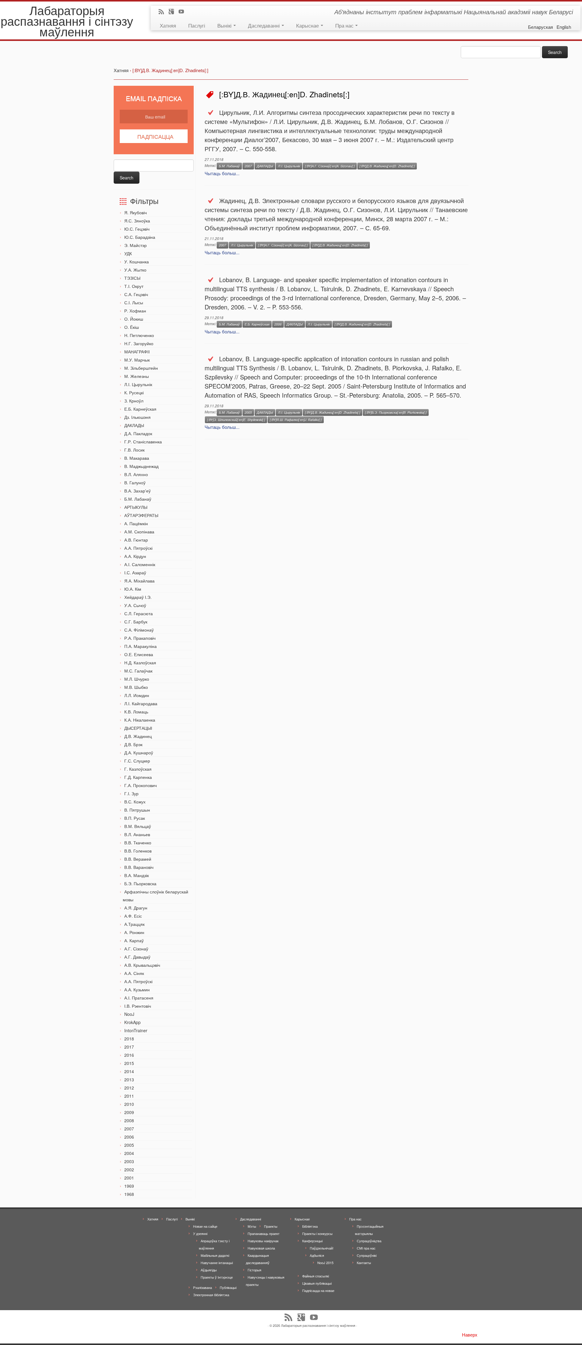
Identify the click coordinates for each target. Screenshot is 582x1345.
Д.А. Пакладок (138, 433)
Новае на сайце (205, 1226)
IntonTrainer (135, 1030)
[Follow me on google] (173, 12)
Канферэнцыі (312, 1240)
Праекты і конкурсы (317, 1233)
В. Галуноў (135, 482)
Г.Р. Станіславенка (143, 442)
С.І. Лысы (133, 302)
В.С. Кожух (135, 802)
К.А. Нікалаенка (139, 720)
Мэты (252, 1226)
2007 (129, 1129)
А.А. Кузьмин (137, 989)
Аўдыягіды (209, 1269)
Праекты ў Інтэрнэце (217, 1277)
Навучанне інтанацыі (217, 1262)
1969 (129, 1186)
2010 (129, 1104)
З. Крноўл (133, 401)
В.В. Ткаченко (137, 842)
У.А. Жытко (135, 270)
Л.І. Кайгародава (140, 703)
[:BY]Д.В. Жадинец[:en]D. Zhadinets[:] (387, 166)
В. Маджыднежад (141, 466)
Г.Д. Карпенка (138, 777)
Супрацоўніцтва (369, 1240)
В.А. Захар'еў (137, 491)
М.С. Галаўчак (138, 671)
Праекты (270, 1226)
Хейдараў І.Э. (138, 597)
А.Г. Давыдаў (137, 957)
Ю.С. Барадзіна (139, 237)
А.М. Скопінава (139, 532)
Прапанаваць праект (263, 1233)
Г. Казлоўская (138, 769)
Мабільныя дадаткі (215, 1255)
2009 (129, 1112)
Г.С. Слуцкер (137, 761)
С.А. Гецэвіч (136, 294)
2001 (129, 1178)
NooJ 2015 (325, 1262)
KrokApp (132, 1022)
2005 (129, 1145)
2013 (129, 1079)
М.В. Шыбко (136, 687)
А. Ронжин (134, 932)
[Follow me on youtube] (183, 12)
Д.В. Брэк (133, 744)
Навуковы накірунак (263, 1240)
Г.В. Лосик (134, 450)
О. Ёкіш (131, 327)
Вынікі (225, 25)
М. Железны (136, 376)
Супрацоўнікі (366, 1255)
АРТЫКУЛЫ (135, 507)
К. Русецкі (134, 392)
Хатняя (168, 25)
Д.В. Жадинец (138, 736)
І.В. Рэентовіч (137, 1006)
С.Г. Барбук (135, 622)
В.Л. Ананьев (137, 834)
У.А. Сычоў (135, 605)
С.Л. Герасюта (138, 613)
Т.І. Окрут (133, 286)
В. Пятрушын (137, 810)
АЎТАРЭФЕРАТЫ (141, 515)
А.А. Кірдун (135, 556)
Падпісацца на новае (318, 1290)
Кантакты (364, 1262)
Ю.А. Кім (132, 589)
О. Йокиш (133, 319)
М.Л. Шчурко (136, 679)
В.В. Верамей (137, 859)
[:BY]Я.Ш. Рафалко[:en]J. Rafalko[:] (296, 419)
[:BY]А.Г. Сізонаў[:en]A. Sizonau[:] (330, 166)
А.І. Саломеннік (139, 564)
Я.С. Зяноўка (137, 221)
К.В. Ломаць (136, 712)
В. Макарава (136, 458)
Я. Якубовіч (135, 212)
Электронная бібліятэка (211, 1294)
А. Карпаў (134, 940)
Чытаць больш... (222, 173)
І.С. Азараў (135, 572)
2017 (129, 1047)
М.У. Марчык (137, 360)
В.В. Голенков (138, 851)
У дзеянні (200, 1233)
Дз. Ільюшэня (137, 417)
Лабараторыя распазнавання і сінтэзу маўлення (67, 20)
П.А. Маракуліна (140, 646)
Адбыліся (317, 1255)
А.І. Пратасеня (138, 998)
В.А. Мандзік (136, 875)
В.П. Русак (134, 818)
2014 (129, 1071)
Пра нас (345, 25)
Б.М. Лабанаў (137, 499)
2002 (129, 1169)
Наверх (469, 1334)
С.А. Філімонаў (139, 630)
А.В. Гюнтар (136, 540)
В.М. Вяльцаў (137, 826)
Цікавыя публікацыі (317, 1283)
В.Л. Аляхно (136, 474)
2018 (129, 1039)
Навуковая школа (261, 1248)
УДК (128, 253)
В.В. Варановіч (138, 867)
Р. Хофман (135, 311)
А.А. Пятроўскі (138, 548)
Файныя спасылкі (315, 1275)
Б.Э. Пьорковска (140, 883)
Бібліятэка (310, 1226)
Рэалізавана (202, 1287)
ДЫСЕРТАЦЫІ (138, 728)
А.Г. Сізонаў (136, 949)
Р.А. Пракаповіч (140, 638)
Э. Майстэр (135, 245)
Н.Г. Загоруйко (138, 343)
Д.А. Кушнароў (138, 752)
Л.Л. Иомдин (136, 695)
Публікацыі (228, 1287)
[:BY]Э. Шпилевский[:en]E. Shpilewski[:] (236, 419)
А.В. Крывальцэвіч (142, 965)
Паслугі (196, 25)
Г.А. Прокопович (140, 785)
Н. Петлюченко (139, 335)
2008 (129, 1120)
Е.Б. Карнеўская (140, 409)
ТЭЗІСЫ (132, 278)
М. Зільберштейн (141, 368)
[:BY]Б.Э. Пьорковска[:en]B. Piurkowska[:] (395, 412)
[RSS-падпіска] (163, 12)
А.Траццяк (134, 924)
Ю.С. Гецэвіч (136, 229)
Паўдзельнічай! (321, 1248)
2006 (129, 1137)
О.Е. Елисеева (138, 654)
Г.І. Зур (131, 793)
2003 (129, 1161)
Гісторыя (254, 1269)
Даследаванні (264, 25)
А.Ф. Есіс (133, 916)
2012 (129, 1088)
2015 (129, 1063)
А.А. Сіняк (134, 973)
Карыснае (308, 25)
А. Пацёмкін (136, 523)
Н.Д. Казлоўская (140, 662)
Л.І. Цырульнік (138, 384)
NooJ (129, 1014)
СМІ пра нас (366, 1248)
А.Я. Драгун (135, 908)
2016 (129, 1055)
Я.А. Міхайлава (139, 581)
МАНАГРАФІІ (137, 352)
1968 (129, 1194)
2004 (129, 1153)
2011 (129, 1096)
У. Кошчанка (136, 262)
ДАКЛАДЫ (134, 425)
